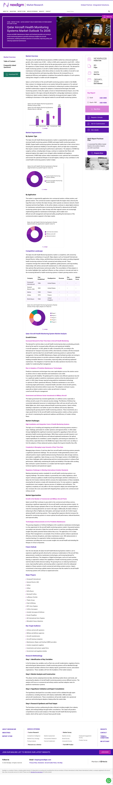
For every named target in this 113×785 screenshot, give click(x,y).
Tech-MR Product (68, 744)
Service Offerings (32, 11)
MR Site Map (104, 741)
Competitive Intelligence (33, 736)
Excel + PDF (98, 103)
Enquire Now (98, 153)
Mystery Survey (66, 736)
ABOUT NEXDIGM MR (9, 729)
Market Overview (10, 57)
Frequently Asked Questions (10, 66)
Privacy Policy (33, 762)
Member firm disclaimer (37, 772)
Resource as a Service (34, 744)
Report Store (22, 11)
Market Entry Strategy (33, 738)
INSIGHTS (103, 729)
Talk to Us (109, 16)
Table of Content (9, 61)
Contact (48, 11)
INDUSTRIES (6, 733)
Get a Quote (94, 130)
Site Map (59, 762)
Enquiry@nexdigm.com (43, 760)
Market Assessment (49, 736)
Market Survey (67, 732)
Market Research (35, 5)
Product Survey (83, 740)
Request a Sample (96, 117)
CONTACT (103, 733)
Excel (98, 98)
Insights (41, 11)
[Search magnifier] (109, 11)
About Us (5, 11)
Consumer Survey (67, 741)
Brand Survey (65, 738)
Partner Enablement (49, 741)
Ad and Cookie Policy (51, 762)
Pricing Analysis (31, 741)
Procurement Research (50, 738)
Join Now (104, 752)
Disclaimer (41, 762)
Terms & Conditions (104, 737)
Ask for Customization (98, 124)
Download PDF (13, 74)
